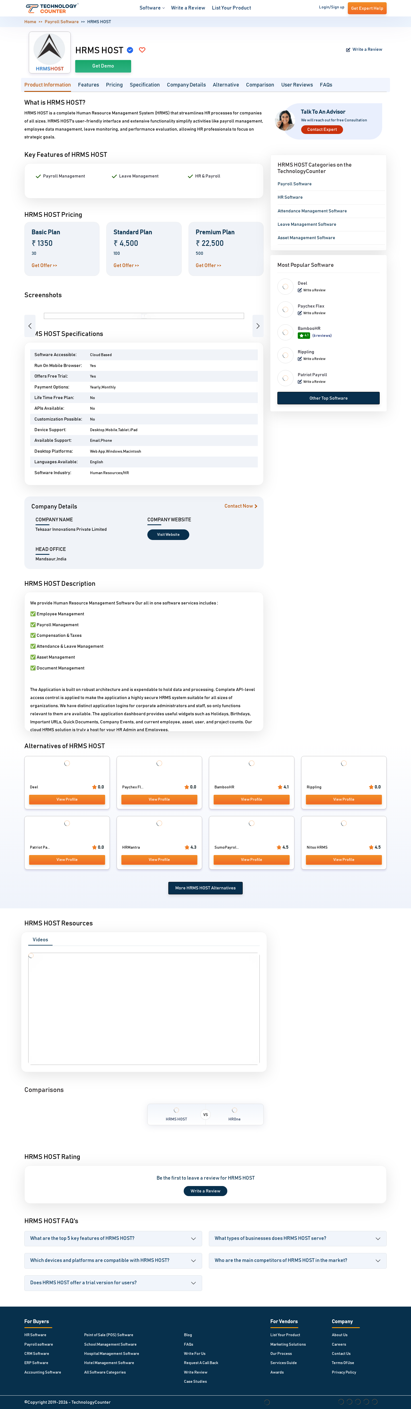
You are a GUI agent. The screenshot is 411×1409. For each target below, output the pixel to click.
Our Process (281, 1354)
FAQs (326, 85)
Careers (339, 1344)
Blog (188, 1335)
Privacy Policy (344, 1372)
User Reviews (297, 85)
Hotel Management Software (109, 1363)
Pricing (114, 85)
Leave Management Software (307, 224)
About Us (340, 1335)
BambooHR (309, 328)
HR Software (290, 197)
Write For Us (195, 1354)
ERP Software (36, 1363)
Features (88, 85)
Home (30, 22)
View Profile (67, 799)
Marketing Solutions (288, 1344)
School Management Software (110, 1344)
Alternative (226, 85)
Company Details (186, 85)
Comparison (260, 85)
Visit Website (168, 535)
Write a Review (188, 8)
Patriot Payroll (312, 375)
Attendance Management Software (312, 211)
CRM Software (36, 1354)
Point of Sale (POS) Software (108, 1335)
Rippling (306, 352)
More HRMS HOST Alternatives (205, 888)
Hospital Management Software (111, 1354)
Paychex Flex (311, 306)
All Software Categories (105, 1372)
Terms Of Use (343, 1363)
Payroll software (38, 1344)
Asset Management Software (306, 238)
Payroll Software (62, 22)
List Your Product (231, 8)
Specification (145, 85)
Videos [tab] (40, 939)
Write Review (195, 1372)
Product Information (47, 85)
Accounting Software (42, 1372)
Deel (302, 283)
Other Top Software (329, 398)
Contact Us (341, 1354)
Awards (277, 1372)
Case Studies (195, 1382)
